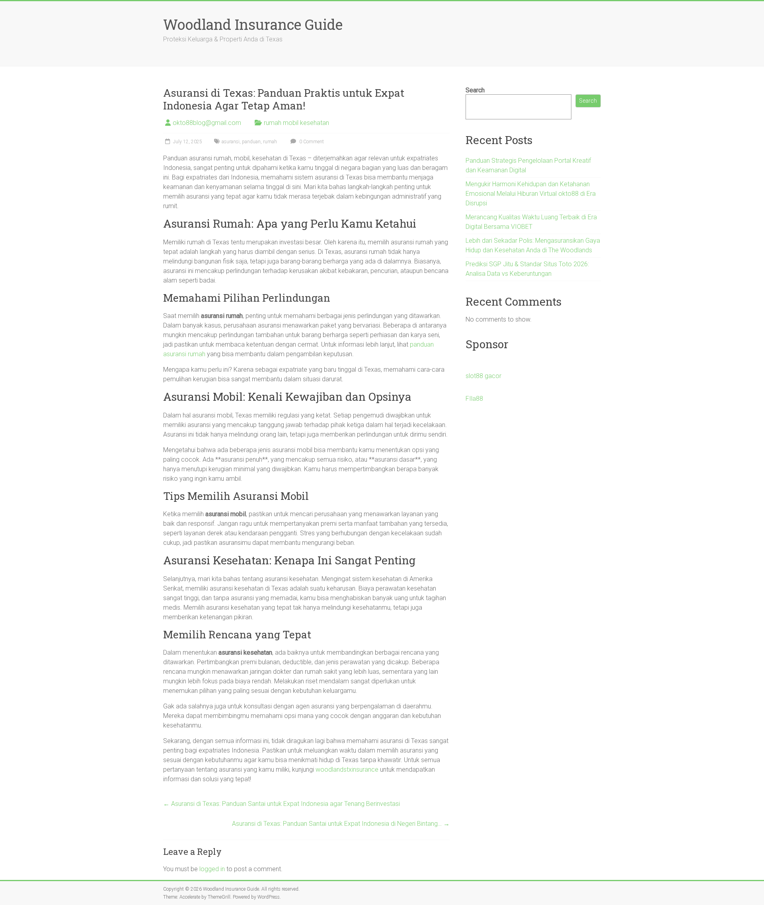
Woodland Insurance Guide (253, 24)
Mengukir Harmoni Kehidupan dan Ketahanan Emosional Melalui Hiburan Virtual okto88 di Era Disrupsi (531, 193)
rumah (270, 141)
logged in (212, 869)
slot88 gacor (483, 376)
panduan (251, 141)
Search (475, 90)
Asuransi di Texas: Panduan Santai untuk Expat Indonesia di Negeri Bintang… (341, 823)
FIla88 (474, 398)
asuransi (231, 141)
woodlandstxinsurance (347, 769)
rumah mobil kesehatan (296, 123)
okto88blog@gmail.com (207, 123)
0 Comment (311, 141)
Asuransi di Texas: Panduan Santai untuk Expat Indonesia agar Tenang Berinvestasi (281, 803)
